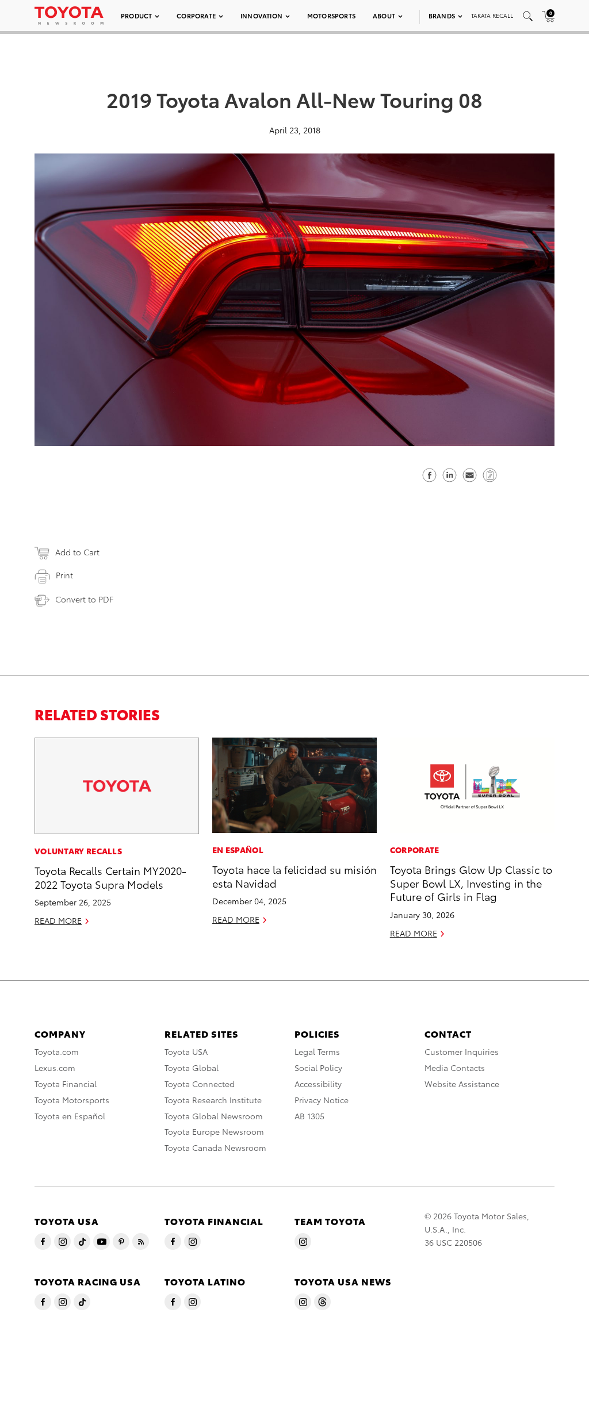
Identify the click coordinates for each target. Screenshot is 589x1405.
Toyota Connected (200, 1083)
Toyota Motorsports (72, 1099)
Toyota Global (192, 1067)
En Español (237, 849)
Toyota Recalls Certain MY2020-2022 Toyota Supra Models (110, 876)
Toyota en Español (70, 1116)
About (384, 15)
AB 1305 (309, 1116)
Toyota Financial (66, 1083)
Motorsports (331, 15)
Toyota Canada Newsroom (215, 1147)
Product (136, 15)
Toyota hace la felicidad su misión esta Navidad (294, 875)
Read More (58, 920)
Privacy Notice (321, 1099)
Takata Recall (492, 15)
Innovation (261, 15)
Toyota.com (57, 1051)
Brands (442, 15)
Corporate (196, 15)
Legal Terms (317, 1051)
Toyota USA (186, 1051)
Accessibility (318, 1083)
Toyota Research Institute (213, 1099)
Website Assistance (461, 1083)
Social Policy (318, 1067)
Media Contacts (454, 1067)
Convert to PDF (84, 599)
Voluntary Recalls (78, 851)
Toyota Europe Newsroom (214, 1131)
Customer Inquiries (461, 1051)
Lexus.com (55, 1067)
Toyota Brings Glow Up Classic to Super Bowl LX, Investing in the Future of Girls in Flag (471, 882)
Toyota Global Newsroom (214, 1116)
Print (64, 575)
